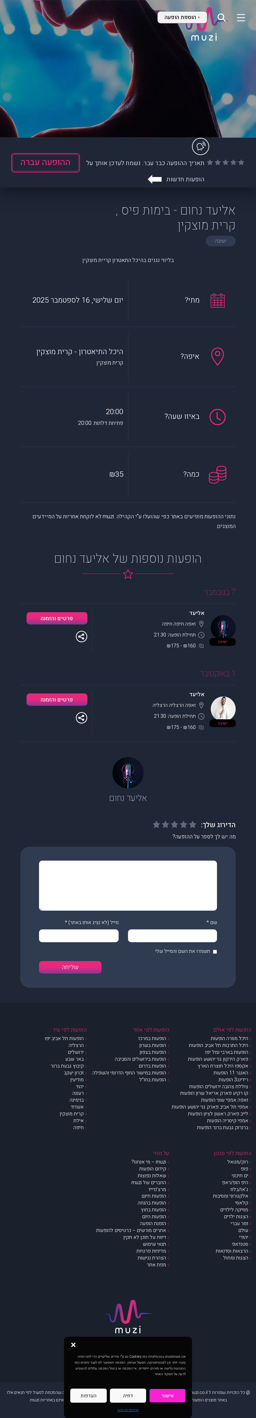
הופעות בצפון (153, 1052)
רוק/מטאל (237, 1162)
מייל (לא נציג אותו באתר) (93, 922)
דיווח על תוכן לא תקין (144, 1237)
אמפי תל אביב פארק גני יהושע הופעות (210, 1107)
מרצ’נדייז (157, 1189)
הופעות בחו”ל (152, 1080)
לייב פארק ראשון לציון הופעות (218, 1114)
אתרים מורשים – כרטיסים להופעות (131, 1230)
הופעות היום (154, 1216)
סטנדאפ (240, 1244)
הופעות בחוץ (153, 1210)
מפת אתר (156, 1265)
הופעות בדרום (152, 1066)
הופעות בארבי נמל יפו (226, 1052)
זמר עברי (239, 1223)
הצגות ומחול (235, 1258)
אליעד (196, 613)
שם (213, 922)
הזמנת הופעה (153, 1223)
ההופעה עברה (45, 162)
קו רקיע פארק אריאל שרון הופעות (214, 1093)
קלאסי (241, 1203)
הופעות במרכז (152, 1038)
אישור (167, 1395)
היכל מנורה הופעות (229, 1038)
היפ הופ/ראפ (235, 1182)
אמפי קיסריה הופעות (227, 1120)
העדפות (88, 1395)
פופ (244, 1169)
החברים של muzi (148, 1182)
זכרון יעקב (74, 1073)
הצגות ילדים (236, 1216)
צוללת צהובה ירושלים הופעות (218, 1086)
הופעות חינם (153, 1196)
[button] (73, 1344)
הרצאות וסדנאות (232, 1251)
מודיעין (77, 1080)
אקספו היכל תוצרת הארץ (223, 1066)
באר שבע (74, 1059)
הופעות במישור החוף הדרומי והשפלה (129, 1073)
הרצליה (76, 1045)
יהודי (243, 1237)
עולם (243, 1230)
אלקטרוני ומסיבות (230, 1196)
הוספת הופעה (182, 17)
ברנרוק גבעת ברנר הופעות (222, 1127)
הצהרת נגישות (152, 1258)
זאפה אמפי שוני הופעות (224, 1100)
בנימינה (77, 1100)
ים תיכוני (240, 1175)
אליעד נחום (128, 798)
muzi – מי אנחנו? (148, 1162)
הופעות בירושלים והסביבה (140, 1059)
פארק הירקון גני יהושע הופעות (218, 1059)
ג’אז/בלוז (239, 1189)
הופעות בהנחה (152, 1203)
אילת (78, 1120)
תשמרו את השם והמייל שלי (182, 951)
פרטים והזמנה (57, 618)
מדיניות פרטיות (128, 1410)
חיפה (78, 1127)
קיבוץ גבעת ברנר (67, 1066)
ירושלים (76, 1052)
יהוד (80, 1086)
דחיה (128, 1395)
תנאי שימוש (154, 1244)
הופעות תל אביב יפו (64, 1038)
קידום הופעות (152, 1169)
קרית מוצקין (72, 1114)
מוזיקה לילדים (234, 1210)
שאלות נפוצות (152, 1175)
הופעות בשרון (152, 1045)
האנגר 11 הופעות (231, 1073)
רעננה (78, 1093)
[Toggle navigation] (237, 17)
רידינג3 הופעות (233, 1080)
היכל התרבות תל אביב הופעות (218, 1045)
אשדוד (77, 1107)
